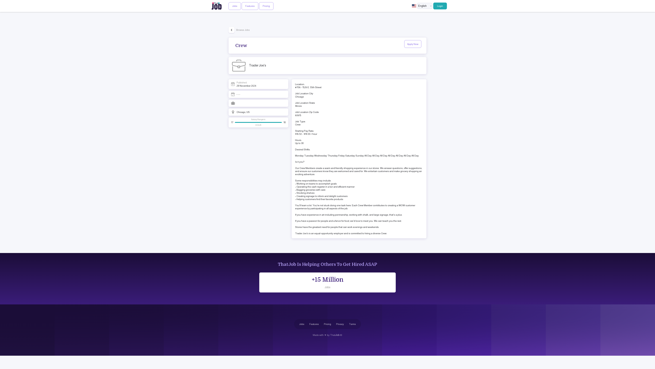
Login (440, 6)
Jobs (234, 6)
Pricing (266, 6)
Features (250, 6)
